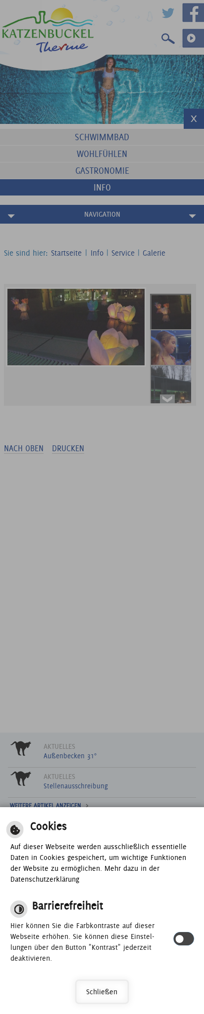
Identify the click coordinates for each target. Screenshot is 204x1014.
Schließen (101, 991)
